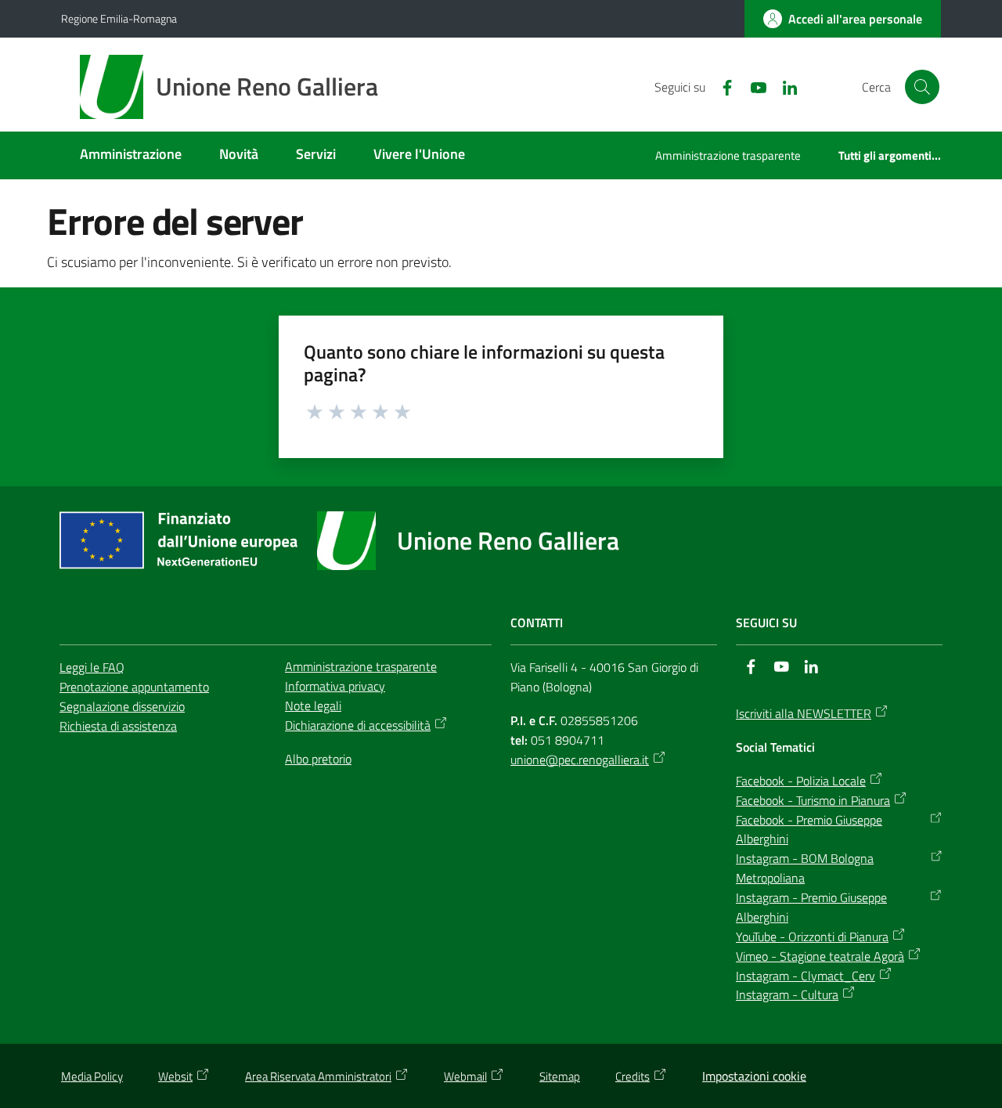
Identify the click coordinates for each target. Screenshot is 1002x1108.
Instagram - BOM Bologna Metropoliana (805, 868)
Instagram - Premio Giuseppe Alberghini (811, 907)
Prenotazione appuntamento (134, 686)
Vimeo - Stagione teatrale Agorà (820, 956)
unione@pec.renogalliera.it (579, 759)
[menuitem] (130, 155)
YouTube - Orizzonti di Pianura (812, 936)
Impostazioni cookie (754, 1075)
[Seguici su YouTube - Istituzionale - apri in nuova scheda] (752, 86)
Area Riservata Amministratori (318, 1076)
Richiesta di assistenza (118, 725)
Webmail (465, 1076)
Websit (175, 1076)
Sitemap (559, 1076)
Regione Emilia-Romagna (119, 18)
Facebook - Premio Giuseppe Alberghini (809, 829)
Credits (632, 1076)
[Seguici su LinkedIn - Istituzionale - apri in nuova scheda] (783, 86)
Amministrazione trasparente (361, 666)
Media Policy (92, 1076)
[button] (922, 87)
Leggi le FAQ (91, 667)
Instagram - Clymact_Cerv (805, 975)
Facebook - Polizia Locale (801, 780)
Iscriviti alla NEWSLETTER (803, 713)
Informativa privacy (335, 686)
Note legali (313, 705)
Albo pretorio (318, 758)
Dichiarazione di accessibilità (358, 725)
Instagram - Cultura (787, 994)
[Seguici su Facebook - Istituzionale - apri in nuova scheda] (721, 86)
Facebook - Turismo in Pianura (813, 800)
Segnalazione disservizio (122, 706)
